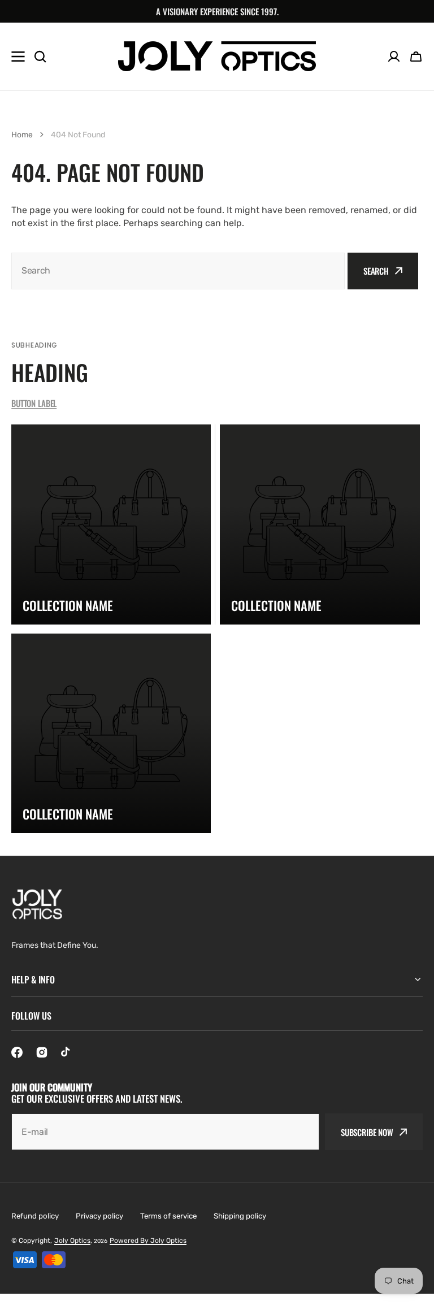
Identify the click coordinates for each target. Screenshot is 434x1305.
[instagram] (41, 1052)
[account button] (394, 56)
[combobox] (178, 271)
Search (376, 271)
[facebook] (17, 1052)
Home (22, 135)
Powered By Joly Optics (148, 1241)
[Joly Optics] (217, 56)
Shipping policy (240, 1216)
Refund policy (35, 1216)
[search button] (40, 56)
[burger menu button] (18, 56)
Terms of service (168, 1216)
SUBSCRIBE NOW (367, 1132)
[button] (416, 56)
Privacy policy (99, 1216)
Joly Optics (72, 1241)
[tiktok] (66, 1052)
